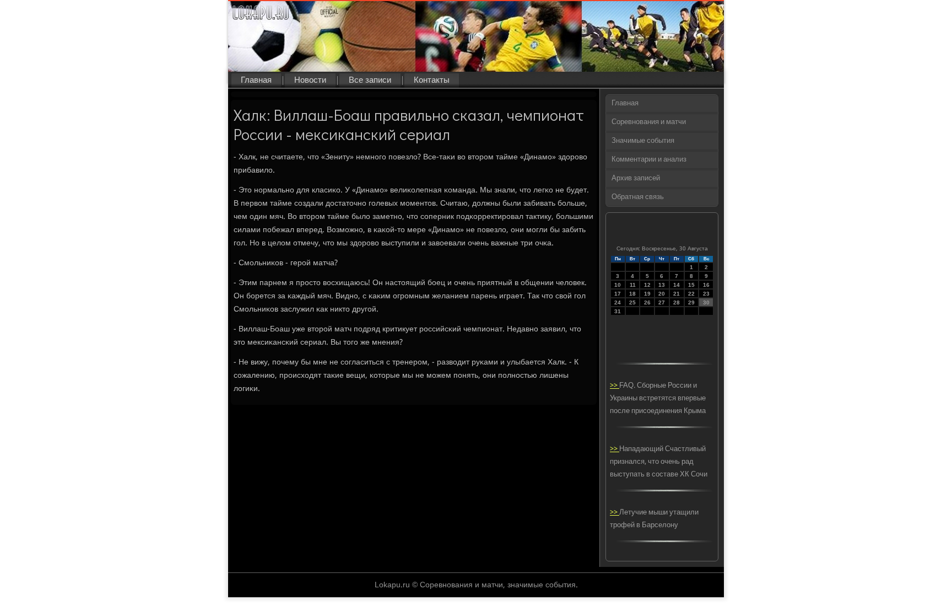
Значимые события (643, 141)
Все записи (370, 80)
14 (676, 285)
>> (614, 385)
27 (661, 302)
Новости (310, 80)
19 (647, 294)
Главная (256, 80)
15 (691, 285)
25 (632, 302)
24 (617, 302)
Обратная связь (638, 197)
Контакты (432, 80)
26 (647, 302)
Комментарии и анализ (649, 159)
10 (617, 285)
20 (661, 294)
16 (706, 285)
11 (633, 285)
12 (647, 285)
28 (676, 302)
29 (691, 302)
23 (706, 294)
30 (706, 302)
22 (691, 294)
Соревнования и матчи (649, 122)
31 (617, 311)
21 (676, 294)
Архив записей (636, 178)
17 (617, 294)
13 (661, 285)
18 (632, 294)
